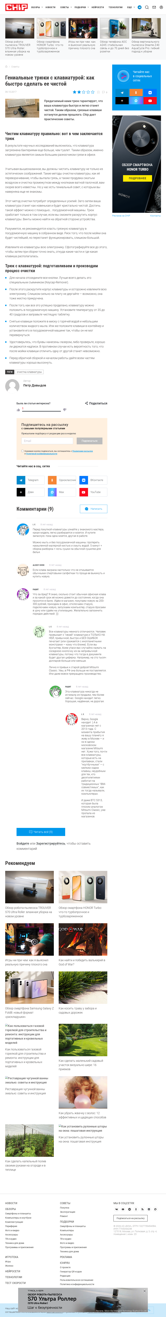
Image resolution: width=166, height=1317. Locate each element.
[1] (18, 410)
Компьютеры (67, 1230)
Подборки (80, 7)
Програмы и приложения (73, 1247)
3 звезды (83, 92)
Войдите (23, 843)
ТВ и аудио (11, 1239)
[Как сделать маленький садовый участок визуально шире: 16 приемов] (83, 1040)
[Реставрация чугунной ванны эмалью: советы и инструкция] (29, 1080)
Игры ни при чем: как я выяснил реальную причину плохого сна (81, 45)
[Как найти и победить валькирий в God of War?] (83, 939)
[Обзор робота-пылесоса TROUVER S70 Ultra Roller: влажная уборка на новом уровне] (29, 887)
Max (61, 492)
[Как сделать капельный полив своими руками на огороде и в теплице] (29, 1140)
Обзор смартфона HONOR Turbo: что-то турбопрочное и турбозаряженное (50, 46)
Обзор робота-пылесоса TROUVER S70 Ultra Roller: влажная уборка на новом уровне (17, 48)
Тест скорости (15, 1283)
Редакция (65, 1276)
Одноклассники (67, 480)
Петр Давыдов (34, 385)
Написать (96, 508)
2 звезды (79, 92)
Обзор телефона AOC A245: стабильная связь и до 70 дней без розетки (114, 46)
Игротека (11, 1257)
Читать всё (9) (43, 832)
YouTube (95, 492)
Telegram (33, 480)
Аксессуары (11, 1234)
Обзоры (35, 7)
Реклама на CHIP (121, 216)
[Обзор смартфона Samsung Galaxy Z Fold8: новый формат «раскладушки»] (29, 987)
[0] (64, 410)
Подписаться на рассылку (131, 1218)
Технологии (115, 7)
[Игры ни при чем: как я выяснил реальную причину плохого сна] (29, 939)
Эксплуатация (67, 1212)
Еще (129, 7)
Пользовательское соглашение (76, 1280)
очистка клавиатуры (29, 371)
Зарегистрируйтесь (50, 843)
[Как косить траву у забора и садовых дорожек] (83, 987)
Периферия (11, 1226)
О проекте (65, 1267)
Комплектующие (14, 1222)
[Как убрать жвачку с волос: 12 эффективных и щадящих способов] (83, 1092)
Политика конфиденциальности (77, 1284)
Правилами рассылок (82, 451)
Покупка (64, 1207)
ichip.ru (65, 1262)
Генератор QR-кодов (71, 1271)
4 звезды (88, 92)
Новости (50, 7)
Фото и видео (12, 1230)
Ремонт (64, 1216)
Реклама (66, 1257)
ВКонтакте (96, 480)
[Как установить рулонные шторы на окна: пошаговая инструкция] (83, 1128)
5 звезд (92, 92)
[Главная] (6, 66)
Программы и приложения (19, 1247)
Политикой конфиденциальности (41, 454)
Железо (9, 1265)
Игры (8, 1261)
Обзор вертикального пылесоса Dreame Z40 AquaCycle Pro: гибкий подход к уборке (146, 46)
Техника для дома (14, 1243)
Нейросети (98, 7)
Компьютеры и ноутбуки (18, 1217)
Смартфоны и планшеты (18, 1213)
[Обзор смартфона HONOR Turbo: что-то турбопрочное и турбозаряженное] (83, 887)
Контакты (155, 216)
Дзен (31, 492)
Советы (64, 7)
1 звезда (75, 92)
